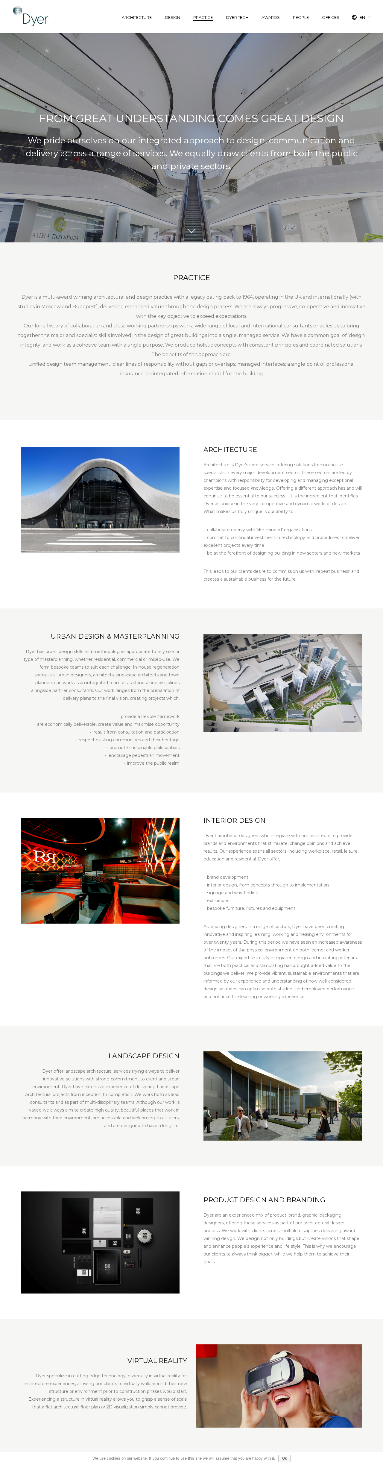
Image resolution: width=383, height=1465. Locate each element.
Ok (284, 1458)
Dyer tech (237, 17)
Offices (330, 17)
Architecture (137, 17)
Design (172, 17)
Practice (203, 17)
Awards (271, 17)
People (301, 17)
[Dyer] (31, 16)
